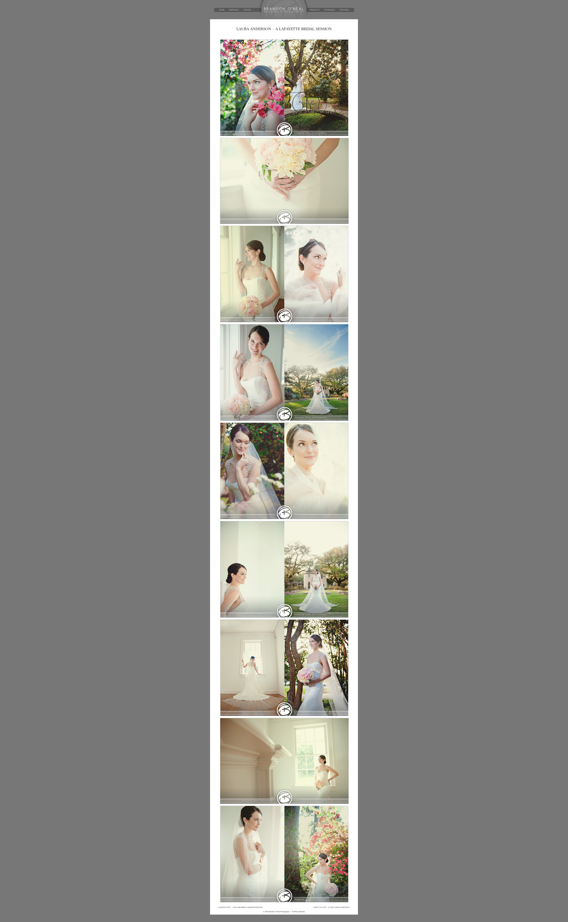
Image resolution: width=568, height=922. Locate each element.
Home (222, 10)
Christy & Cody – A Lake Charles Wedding (332, 907)
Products (315, 10)
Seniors (247, 10)
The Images (329, 10)
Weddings (234, 10)
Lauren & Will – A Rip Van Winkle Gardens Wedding (240, 907)
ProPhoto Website (298, 912)
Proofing (344, 10)
